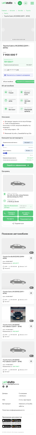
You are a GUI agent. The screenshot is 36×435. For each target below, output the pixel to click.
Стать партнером (25, 400)
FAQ (3, 400)
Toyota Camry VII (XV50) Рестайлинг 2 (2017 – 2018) (12, 325)
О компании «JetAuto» (23, 395)
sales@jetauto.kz (13, 384)
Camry (6, 13)
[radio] (20, 3)
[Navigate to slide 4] (16, 39)
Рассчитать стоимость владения (17, 75)
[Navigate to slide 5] (17, 39)
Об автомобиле (8, 81)
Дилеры (5, 393)
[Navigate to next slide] (33, 30)
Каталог (12, 10)
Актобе (20, 10)
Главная (4, 10)
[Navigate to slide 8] (21, 39)
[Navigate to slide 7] (20, 39)
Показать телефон (9, 213)
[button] (18, 195)
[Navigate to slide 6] (18, 39)
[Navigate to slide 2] (13, 39)
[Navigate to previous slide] (3, 30)
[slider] (18, 145)
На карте (10, 219)
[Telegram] (3, 386)
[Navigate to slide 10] (24, 39)
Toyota (28, 10)
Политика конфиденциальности (13, 410)
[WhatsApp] (7, 386)
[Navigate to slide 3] (14, 39)
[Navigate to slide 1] (11, 39)
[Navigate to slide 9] (23, 39)
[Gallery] (18, 29)
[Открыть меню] (32, 3)
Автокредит (6, 404)
